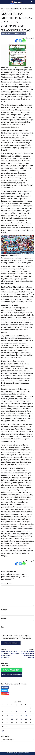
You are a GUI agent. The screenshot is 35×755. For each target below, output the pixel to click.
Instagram (6, 693)
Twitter (5, 690)
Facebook (5, 687)
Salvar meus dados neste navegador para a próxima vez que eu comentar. (17, 636)
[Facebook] (16, 40)
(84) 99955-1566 (13, 669)
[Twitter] (20, 40)
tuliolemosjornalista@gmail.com (12, 674)
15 (30, 715)
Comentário (6, 583)
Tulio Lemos (7, 33)
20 (21, 719)
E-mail (4, 618)
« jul (2, 731)
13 (21, 715)
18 (12, 719)
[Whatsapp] (24, 40)
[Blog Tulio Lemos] (11, 2)
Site (2, 627)
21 (26, 719)
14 (26, 715)
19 (16, 719)
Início (2, 8)
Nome (4, 610)
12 (16, 715)
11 (12, 715)
